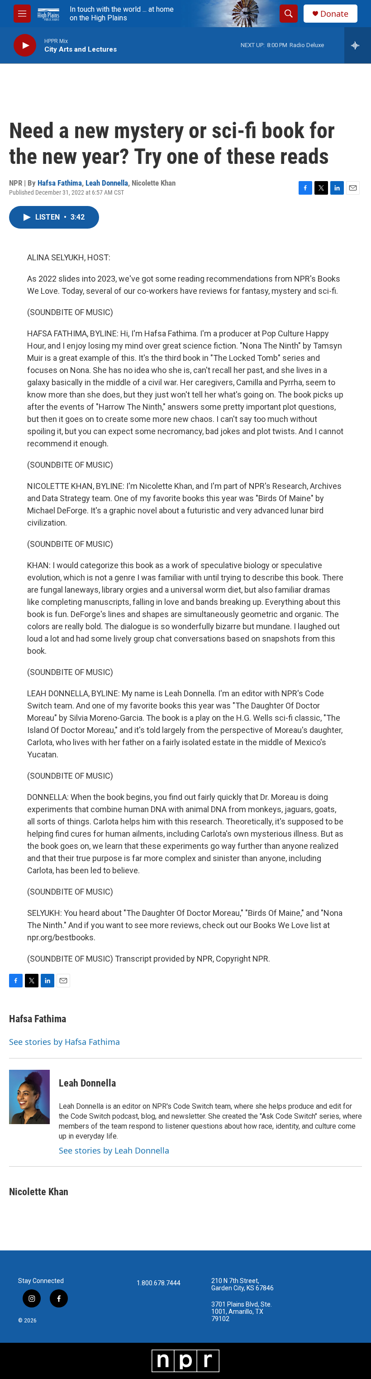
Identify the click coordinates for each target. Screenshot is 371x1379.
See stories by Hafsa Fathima (64, 1041)
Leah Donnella (107, 182)
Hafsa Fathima (60, 182)
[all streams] (357, 45)
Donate (334, 14)
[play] (25, 45)
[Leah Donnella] (29, 1097)
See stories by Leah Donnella (114, 1150)
